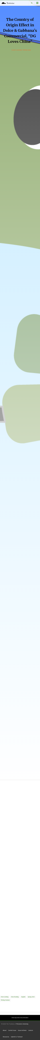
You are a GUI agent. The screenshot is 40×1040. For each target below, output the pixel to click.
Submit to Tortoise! (17, 1037)
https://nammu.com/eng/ (19, 840)
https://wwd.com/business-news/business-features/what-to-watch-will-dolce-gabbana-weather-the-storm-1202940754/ (19, 866)
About (4, 1030)
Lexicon (30, 1030)
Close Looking (17, 50)
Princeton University (22, 1024)
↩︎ (5, 846)
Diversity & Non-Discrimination (20, 1017)
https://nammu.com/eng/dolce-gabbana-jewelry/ (20, 844)
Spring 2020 (27, 50)
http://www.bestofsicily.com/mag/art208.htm (19, 901)
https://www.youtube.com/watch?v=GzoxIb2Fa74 (20, 877)
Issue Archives (22, 1030)
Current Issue (12, 1030)
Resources (6, 1037)
